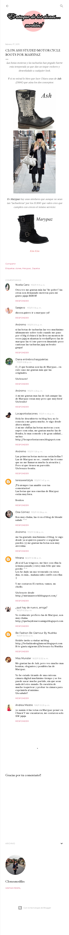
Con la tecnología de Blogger (37, 907)
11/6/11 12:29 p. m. (42, 705)
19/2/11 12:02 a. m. (25, 635)
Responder (22, 301)
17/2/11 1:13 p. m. (34, 308)
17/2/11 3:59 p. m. (24, 362)
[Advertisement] (34, 808)
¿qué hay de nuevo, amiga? (31, 607)
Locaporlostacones (26, 413)
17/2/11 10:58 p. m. (35, 532)
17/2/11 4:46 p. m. (47, 413)
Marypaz (26, 268)
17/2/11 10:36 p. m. (39, 512)
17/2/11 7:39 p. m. (35, 451)
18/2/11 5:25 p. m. (24, 610)
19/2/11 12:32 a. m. (40, 658)
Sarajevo (20, 307)
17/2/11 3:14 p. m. (35, 324)
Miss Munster (23, 658)
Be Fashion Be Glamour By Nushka (36, 632)
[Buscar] (62, 5)
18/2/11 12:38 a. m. (33, 558)
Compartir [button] (10, 263)
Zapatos (36, 268)
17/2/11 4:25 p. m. (35, 391)
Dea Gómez (22, 512)
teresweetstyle (24, 480)
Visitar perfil (13, 888)
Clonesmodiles (15, 881)
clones (18, 268)
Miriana (19, 557)
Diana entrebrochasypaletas (31, 359)
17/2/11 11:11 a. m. (38, 285)
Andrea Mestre (24, 705)
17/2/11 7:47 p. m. (42, 480)
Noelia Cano (22, 284)
